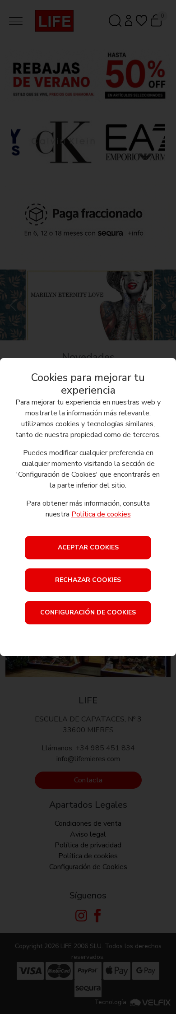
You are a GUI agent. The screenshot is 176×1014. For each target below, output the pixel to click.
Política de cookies (101, 514)
